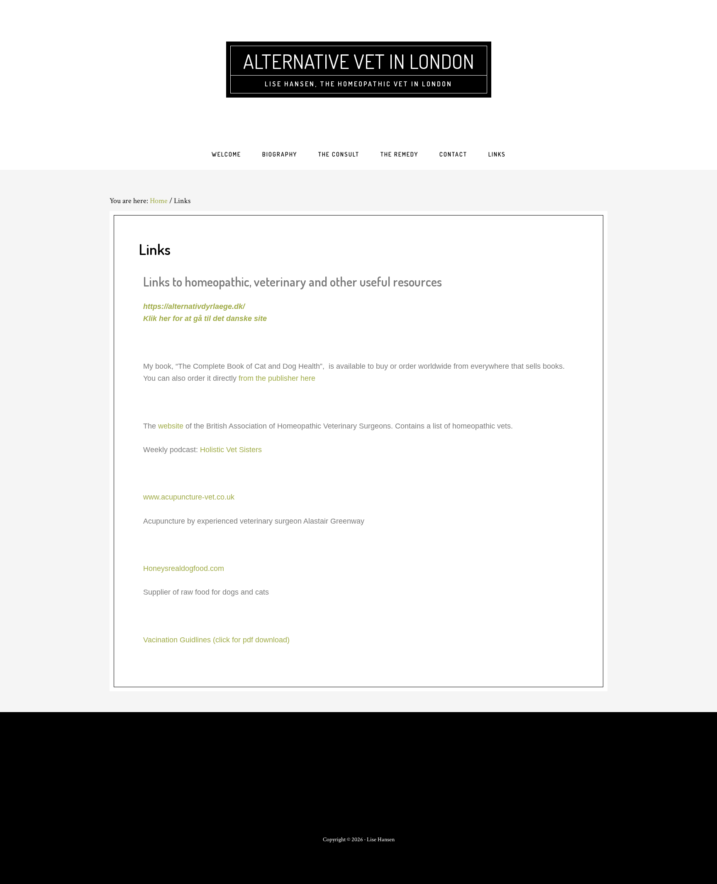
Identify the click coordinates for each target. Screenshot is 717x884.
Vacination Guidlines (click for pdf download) (216, 640)
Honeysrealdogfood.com (183, 568)
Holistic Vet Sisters (231, 450)
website (171, 426)
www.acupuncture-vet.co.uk (188, 497)
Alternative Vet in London (358, 61)
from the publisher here (277, 378)
